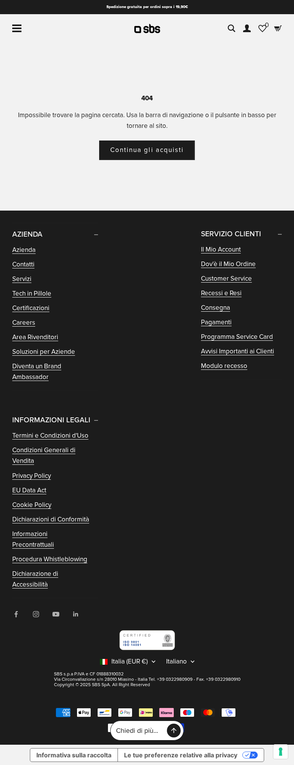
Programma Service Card (237, 337)
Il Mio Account (221, 249)
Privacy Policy (31, 476)
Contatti (23, 264)
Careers (23, 323)
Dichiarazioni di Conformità (50, 519)
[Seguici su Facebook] (16, 614)
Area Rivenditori (35, 337)
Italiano (176, 661)
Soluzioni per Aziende (43, 352)
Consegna (215, 308)
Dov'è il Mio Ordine (228, 264)
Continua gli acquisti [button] (147, 150)
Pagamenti (216, 322)
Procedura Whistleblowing (49, 559)
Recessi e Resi (221, 293)
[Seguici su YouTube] (56, 614)
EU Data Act (29, 490)
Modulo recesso (224, 366)
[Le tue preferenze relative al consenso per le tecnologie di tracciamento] (280, 751)
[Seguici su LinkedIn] (76, 614)
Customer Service (226, 279)
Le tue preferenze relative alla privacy (180, 755)
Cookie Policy (31, 505)
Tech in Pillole (31, 293)
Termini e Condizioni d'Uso (50, 436)
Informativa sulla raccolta (73, 755)
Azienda (24, 250)
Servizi (21, 279)
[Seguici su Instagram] (36, 614)
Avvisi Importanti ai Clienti (237, 351)
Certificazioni (30, 308)
